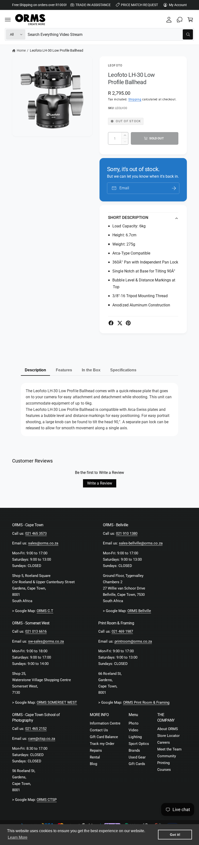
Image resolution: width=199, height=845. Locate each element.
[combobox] (110, 34)
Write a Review (99, 483)
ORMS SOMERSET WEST (57, 703)
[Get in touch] (179, 19)
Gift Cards (137, 764)
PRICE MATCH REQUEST (139, 5)
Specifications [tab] (123, 370)
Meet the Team (169, 749)
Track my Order (102, 744)
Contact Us (99, 730)
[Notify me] (174, 188)
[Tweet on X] (120, 323)
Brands (134, 751)
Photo (133, 723)
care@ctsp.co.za (41, 739)
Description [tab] (35, 370)
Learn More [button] (17, 837)
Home (21, 50)
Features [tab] (64, 370)
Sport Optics (139, 744)
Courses (164, 770)
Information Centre (105, 723)
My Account (178, 5)
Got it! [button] (175, 835)
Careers (163, 743)
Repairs (96, 751)
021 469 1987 (122, 632)
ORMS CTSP (47, 800)
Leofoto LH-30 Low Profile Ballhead (56, 50)
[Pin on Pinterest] (128, 323)
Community (166, 756)
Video (133, 730)
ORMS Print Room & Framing (146, 703)
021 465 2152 (36, 729)
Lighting (135, 737)
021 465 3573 (36, 534)
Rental (95, 757)
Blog (93, 764)
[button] (7, 19)
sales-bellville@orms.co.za (140, 543)
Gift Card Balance (104, 737)
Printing (163, 763)
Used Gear (137, 757)
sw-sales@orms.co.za (46, 641)
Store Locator (168, 736)
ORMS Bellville (139, 611)
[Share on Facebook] (111, 323)
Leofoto (115, 65)
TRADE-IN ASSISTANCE (92, 5)
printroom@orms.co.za (133, 641)
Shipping (134, 99)
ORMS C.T (45, 611)
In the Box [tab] (91, 370)
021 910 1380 (126, 534)
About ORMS (167, 729)
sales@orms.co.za (43, 543)
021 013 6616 (36, 632)
